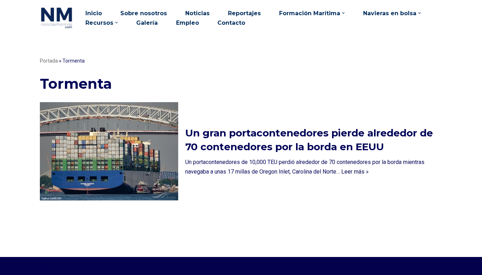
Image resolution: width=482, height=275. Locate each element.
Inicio (93, 13)
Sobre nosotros (143, 13)
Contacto (231, 22)
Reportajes (244, 13)
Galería (147, 22)
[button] (343, 13)
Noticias (197, 13)
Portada (49, 61)
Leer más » (355, 171)
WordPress (118, 266)
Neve (46, 266)
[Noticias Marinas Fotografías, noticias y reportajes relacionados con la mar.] (56, 17)
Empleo (187, 22)
